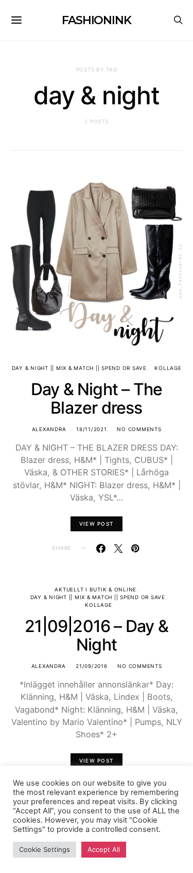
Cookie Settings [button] (44, 849)
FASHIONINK (96, 20)
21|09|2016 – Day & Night (96, 635)
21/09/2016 (92, 666)
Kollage (167, 368)
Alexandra (49, 429)
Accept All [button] (103, 849)
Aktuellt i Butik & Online (95, 589)
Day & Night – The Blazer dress (96, 398)
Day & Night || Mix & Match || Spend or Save (79, 368)
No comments (139, 429)
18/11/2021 (91, 429)
